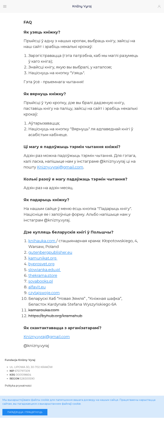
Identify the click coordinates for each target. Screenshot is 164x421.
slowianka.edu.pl (44, 269)
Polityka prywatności (18, 385)
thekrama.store (42, 275)
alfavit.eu (37, 287)
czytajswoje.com (44, 292)
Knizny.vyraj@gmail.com (60, 167)
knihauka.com (42, 240)
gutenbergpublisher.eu (50, 252)
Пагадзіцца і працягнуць (24, 412)
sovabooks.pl (40, 281)
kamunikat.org (42, 258)
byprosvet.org (41, 264)
